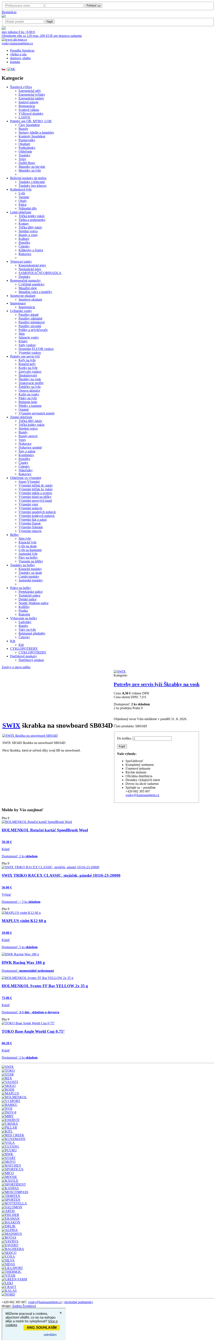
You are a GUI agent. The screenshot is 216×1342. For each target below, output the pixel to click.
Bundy (23, 432)
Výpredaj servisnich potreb (36, 413)
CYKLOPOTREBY (24, 648)
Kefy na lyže (27, 360)
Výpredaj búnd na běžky (35, 497)
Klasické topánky (30, 569)
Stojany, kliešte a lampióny (36, 132)
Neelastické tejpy (30, 269)
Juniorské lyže (28, 553)
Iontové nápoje (28, 102)
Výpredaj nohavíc (30, 508)
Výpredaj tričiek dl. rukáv (36, 485)
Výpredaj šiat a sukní (33, 519)
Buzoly (23, 128)
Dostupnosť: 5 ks (20, 947)
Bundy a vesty (28, 235)
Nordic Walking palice (34, 603)
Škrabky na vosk (30, 379)
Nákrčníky (26, 470)
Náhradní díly (28, 208)
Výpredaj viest (28, 504)
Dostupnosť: (28, 970)
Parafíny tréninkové (32, 322)
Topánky (24, 155)
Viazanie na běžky (31, 561)
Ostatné (24, 409)
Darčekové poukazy (23, 656)
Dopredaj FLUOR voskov (36, 349)
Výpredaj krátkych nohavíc (37, 516)
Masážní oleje (28, 288)
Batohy (23, 626)
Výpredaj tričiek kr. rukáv (36, 489)
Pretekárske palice (31, 591)
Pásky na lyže (28, 398)
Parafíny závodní (30, 326)
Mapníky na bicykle (32, 166)
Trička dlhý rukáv (30, 227)
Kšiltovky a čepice (31, 250)
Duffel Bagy (27, 163)
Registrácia (9, 12)
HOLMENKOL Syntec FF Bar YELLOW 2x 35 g (45, 986)
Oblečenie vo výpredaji (25, 478)
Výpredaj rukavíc (30, 531)
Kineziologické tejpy (32, 265)
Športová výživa (21, 87)
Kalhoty (24, 239)
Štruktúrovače (28, 375)
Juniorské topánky (31, 580)
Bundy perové (28, 436)
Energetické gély (30, 91)
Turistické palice (29, 595)
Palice (23, 204)
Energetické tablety (31, 98)
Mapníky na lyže (30, 170)
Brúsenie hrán (28, 402)
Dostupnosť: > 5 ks (21, 902)
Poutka (23, 610)
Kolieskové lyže (21, 189)
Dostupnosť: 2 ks (20, 856)
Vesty (22, 440)
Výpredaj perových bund (35, 500)
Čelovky (24, 637)
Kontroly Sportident (32, 136)
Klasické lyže (27, 542)
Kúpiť (6, 849)
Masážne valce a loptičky (35, 292)
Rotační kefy (27, 364)
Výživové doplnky (31, 113)
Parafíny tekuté (29, 314)
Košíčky (24, 607)
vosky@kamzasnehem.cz (142, 795)
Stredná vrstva (28, 231)
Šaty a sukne (27, 451)
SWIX (11, 725)
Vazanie (24, 197)
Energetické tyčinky (32, 94)
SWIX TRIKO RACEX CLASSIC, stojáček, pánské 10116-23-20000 (61, 875)
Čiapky (23, 462)
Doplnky (24, 276)
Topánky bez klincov (33, 185)
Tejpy (22, 159)
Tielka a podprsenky (32, 220)
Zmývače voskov (30, 371)
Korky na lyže (28, 368)
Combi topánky (29, 576)
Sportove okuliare (30, 299)
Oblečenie (25, 151)
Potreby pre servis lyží (25, 356)
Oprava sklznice (29, 390)
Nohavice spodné (30, 447)
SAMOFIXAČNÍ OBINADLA (40, 273)
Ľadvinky (25, 622)
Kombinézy (26, 455)
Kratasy (24, 223)
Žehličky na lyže (30, 387)
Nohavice (25, 443)
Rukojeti (24, 614)
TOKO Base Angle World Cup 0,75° (33, 1031)
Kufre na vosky (29, 394)
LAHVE (24, 117)
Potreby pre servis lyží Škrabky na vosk (157, 684)
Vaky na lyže (27, 629)
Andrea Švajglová (24, 1306)
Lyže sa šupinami (30, 550)
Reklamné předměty (32, 633)
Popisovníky (27, 140)
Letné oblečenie (20, 212)
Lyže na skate (28, 546)
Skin (22, 333)
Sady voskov (27, 345)
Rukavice (25, 254)
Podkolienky (27, 147)
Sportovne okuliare (22, 295)
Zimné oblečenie (21, 417)
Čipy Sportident (29, 125)
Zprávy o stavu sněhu (16, 667)
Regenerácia (27, 106)
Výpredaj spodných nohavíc (37, 512)
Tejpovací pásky (21, 261)
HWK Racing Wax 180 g (23, 962)
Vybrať (6, 894)
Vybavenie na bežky (23, 618)
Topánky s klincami (32, 182)
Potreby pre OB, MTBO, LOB (30, 121)
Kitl (12, 641)
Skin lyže (25, 538)
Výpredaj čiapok (30, 523)
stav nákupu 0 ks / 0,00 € (18, 32)
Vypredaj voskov (30, 352)
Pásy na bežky (28, 557)
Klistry (23, 341)
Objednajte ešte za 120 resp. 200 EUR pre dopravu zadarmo (42, 36)
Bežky (14, 535)
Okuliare (24, 144)
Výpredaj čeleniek (31, 527)
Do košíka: (124, 738)
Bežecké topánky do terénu (28, 178)
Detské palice (27, 599)
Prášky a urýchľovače (33, 330)
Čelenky (24, 246)
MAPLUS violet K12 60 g (24, 920)
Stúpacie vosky (29, 337)
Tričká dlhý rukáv (30, 421)
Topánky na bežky (22, 565)
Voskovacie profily (31, 383)
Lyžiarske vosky (21, 311)
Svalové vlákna (29, 110)
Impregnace (18, 303)
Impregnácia (27, 307)
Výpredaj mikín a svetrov (35, 493)
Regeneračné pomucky (25, 280)
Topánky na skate (30, 572)
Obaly (23, 201)
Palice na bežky (20, 588)
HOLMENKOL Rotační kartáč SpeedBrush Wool (45, 830)
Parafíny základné (30, 318)
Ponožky (24, 242)
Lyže (22, 193)
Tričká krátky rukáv (32, 216)
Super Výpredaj (29, 481)
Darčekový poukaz (31, 660)
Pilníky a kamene (30, 405)
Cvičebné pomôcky (32, 284)
